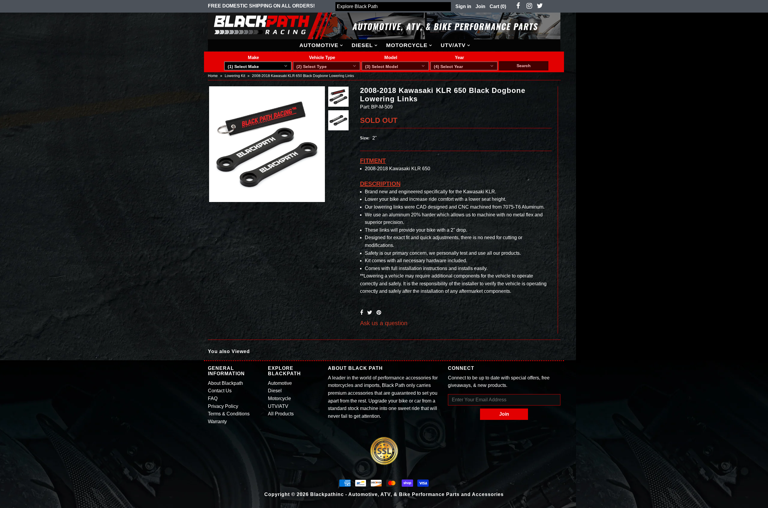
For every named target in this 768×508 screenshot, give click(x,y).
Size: (364, 138)
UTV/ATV (453, 45)
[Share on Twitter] (369, 313)
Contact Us (220, 390)
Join (480, 6)
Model (390, 57)
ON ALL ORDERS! (261, 5)
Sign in (463, 6)
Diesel (362, 45)
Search (524, 65)
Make (253, 57)
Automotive (318, 45)
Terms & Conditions (229, 413)
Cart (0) (498, 6)
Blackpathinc (327, 494)
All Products (281, 413)
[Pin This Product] (378, 313)
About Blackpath (225, 383)
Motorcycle (407, 45)
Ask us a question (383, 323)
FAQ (213, 398)
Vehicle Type (322, 57)
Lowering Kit (235, 76)
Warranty (217, 421)
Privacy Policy (223, 406)
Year (459, 57)
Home (213, 76)
